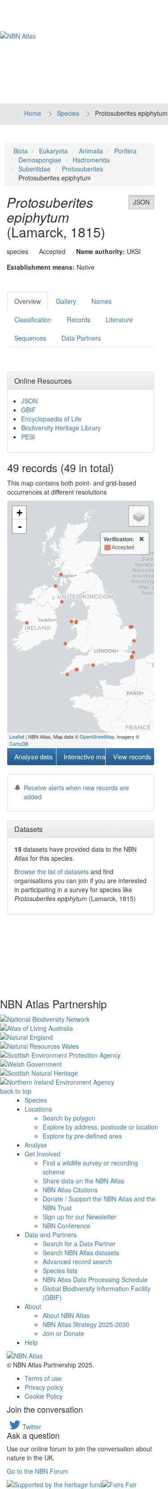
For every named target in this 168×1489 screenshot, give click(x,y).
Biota (20, 150)
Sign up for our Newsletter (79, 1216)
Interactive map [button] (84, 756)
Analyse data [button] (33, 756)
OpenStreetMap (97, 736)
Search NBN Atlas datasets (81, 1252)
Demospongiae (39, 159)
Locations (38, 1108)
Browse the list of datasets (51, 871)
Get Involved (42, 1153)
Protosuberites (82, 168)
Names (101, 301)
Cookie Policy (44, 1396)
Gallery (66, 301)
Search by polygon (69, 1117)
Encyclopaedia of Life (51, 418)
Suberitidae (34, 168)
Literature (119, 319)
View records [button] (132, 756)
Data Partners (81, 337)
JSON (141, 201)
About (33, 1306)
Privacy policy (44, 1387)
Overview (27, 301)
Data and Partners (51, 1234)
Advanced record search (77, 1261)
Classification (33, 319)
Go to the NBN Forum (38, 1471)
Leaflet (16, 736)
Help (31, 1342)
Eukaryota (53, 150)
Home (32, 113)
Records (78, 319)
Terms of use (43, 1378)
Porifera (125, 150)
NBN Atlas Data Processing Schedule (95, 1279)
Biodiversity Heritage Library (61, 427)
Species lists (60, 1270)
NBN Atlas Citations (70, 1189)
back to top (15, 1090)
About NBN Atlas (66, 1315)
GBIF (28, 409)
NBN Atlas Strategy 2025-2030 (86, 1324)
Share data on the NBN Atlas (83, 1180)
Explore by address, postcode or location (100, 1126)
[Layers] (139, 516)
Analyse (36, 1144)
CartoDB (18, 743)
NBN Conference (66, 1225)
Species (68, 113)
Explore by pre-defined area (82, 1135)
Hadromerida (91, 159)
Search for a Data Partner (79, 1243)
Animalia (91, 150)
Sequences (30, 337)
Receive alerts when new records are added (76, 792)
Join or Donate (63, 1333)
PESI (28, 436)
